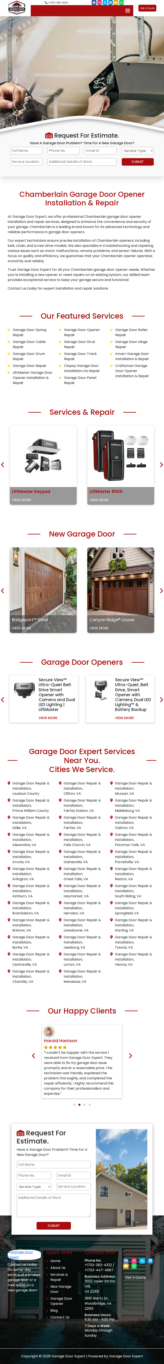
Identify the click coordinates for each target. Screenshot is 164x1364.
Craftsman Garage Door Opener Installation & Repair (132, 370)
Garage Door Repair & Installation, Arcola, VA (31, 856)
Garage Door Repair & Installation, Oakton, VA (133, 822)
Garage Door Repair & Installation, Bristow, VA (31, 925)
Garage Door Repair (30, 365)
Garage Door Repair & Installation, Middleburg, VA (133, 805)
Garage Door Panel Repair (80, 380)
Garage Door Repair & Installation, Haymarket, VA (82, 891)
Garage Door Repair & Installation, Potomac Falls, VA (133, 839)
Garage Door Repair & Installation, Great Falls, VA (82, 873)
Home (55, 1260)
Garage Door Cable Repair (29, 344)
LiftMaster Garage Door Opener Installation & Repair (33, 377)
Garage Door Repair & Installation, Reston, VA (133, 873)
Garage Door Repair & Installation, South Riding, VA (133, 891)
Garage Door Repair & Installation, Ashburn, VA (31, 891)
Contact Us (59, 1317)
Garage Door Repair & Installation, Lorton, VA (82, 959)
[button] (74, 1105)
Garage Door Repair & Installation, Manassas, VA (82, 976)
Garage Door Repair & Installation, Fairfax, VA (82, 822)
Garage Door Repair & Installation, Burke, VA (31, 942)
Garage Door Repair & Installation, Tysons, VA (133, 942)
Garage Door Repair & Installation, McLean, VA (133, 788)
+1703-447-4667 (99, 1270)
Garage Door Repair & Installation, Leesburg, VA (82, 942)
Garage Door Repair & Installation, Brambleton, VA (31, 908)
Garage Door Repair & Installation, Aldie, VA (31, 822)
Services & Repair (59, 1277)
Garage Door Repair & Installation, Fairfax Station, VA (82, 805)
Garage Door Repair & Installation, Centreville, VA (31, 959)
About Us (58, 1267)
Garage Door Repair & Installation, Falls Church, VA (82, 839)
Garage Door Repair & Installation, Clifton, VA (82, 788)
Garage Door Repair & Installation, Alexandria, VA (31, 839)
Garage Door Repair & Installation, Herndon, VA (82, 908)
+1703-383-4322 (58, 2)
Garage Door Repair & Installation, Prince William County (31, 805)
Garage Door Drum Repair (29, 356)
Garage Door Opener (61, 1301)
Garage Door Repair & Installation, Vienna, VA (133, 959)
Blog (54, 1310)
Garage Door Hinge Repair (131, 344)
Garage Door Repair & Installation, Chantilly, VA (31, 976)
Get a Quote (147, 8)
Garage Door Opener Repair (82, 332)
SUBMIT (138, 161)
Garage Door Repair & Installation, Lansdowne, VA (82, 925)
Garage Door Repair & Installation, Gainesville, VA (82, 856)
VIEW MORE (21, 499)
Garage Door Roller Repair (131, 332)
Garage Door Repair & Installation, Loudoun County (31, 788)
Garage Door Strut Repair (79, 344)
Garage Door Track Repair (80, 356)
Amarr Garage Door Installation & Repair (132, 356)
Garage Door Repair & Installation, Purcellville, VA (133, 856)
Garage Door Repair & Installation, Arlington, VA (31, 873)
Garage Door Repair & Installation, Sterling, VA (133, 925)
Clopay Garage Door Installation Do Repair (82, 368)
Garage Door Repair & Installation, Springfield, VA (133, 908)
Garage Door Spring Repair (29, 332)
